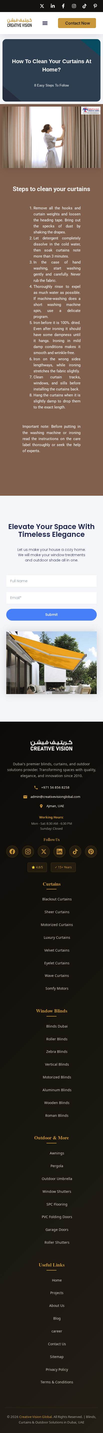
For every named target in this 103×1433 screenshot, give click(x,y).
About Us (56, 1305)
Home (57, 1280)
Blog (57, 1318)
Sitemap (57, 1356)
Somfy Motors (57, 988)
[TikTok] (75, 852)
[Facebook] (12, 852)
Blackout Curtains (57, 899)
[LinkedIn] (60, 852)
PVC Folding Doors (57, 1216)
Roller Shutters (57, 1242)
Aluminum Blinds (57, 1089)
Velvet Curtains (57, 950)
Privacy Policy (57, 1369)
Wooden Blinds (57, 1102)
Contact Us (57, 1343)
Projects (57, 1292)
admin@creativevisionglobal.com (55, 796)
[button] (45, 23)
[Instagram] (28, 852)
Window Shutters (56, 1191)
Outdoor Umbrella (57, 1178)
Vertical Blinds (57, 1064)
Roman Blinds (56, 1115)
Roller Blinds (57, 1039)
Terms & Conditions (56, 1382)
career (57, 1331)
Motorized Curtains (57, 924)
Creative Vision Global (35, 1416)
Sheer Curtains (57, 911)
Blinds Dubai (57, 1026)
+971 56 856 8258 (55, 787)
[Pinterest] (91, 852)
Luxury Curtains (57, 937)
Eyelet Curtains (57, 963)
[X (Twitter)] (44, 852)
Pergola (56, 1165)
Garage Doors (57, 1229)
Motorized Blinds (57, 1077)
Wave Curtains (57, 975)
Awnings (57, 1153)
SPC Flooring (57, 1204)
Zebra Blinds (57, 1051)
